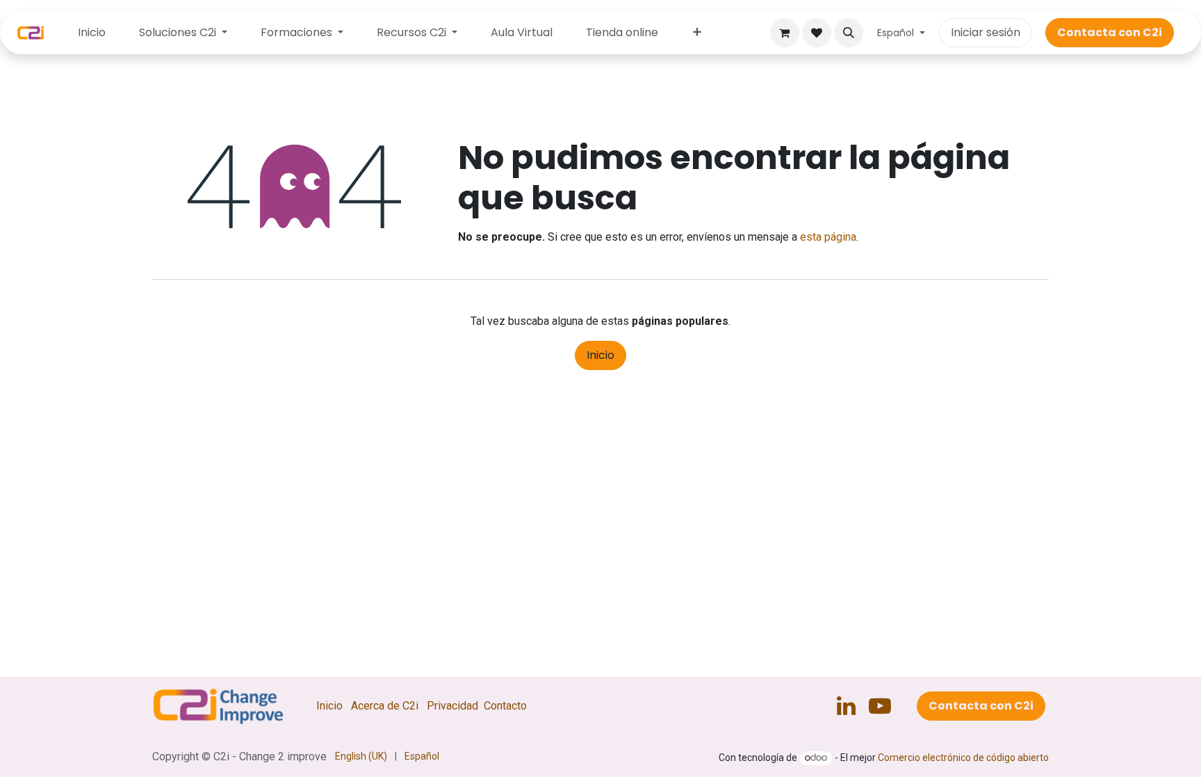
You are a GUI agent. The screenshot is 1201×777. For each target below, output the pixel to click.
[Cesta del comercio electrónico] (784, 32)
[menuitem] (91, 33)
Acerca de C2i (384, 705)
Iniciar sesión (985, 32)
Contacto (505, 705)
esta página (828, 236)
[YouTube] (880, 706)
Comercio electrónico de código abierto (963, 757)
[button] (848, 32)
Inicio (600, 355)
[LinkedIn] (846, 706)
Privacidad (452, 705)
